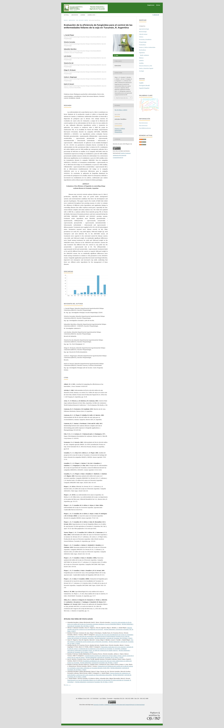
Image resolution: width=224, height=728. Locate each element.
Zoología (141, 71)
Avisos (82, 15)
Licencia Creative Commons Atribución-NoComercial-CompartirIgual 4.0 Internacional (119, 704)
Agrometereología (144, 29)
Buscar (156, 15)
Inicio (66, 20)
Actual (66, 15)
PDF (116, 55)
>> (70, 685)
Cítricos (141, 37)
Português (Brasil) (144, 85)
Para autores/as (143, 125)
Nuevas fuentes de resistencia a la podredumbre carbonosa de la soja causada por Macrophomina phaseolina (98, 674)
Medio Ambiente (144, 55)
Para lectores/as (143, 123)
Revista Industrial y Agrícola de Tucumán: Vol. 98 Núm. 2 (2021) (113, 638)
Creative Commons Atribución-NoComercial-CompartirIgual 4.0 (122, 155)
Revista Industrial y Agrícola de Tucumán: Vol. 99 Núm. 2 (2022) (99, 662)
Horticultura (142, 50)
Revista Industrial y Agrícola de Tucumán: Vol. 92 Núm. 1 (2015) (94, 682)
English (141, 83)
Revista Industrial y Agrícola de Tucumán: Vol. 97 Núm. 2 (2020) (104, 657)
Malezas (141, 58)
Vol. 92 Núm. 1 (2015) (82, 20)
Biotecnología (143, 31)
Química (141, 60)
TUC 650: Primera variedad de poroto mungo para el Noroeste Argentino (100, 640)
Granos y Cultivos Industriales (120, 129)
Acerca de (91, 15)
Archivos (74, 15)
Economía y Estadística (145, 39)
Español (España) (144, 88)
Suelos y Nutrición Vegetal (146, 68)
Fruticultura (142, 45)
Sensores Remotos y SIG (145, 66)
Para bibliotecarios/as (145, 128)
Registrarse (150, 5)
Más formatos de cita (122, 98)
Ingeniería (142, 52)
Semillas (141, 63)
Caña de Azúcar (143, 34)
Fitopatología (118, 132)
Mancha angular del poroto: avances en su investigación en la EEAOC (99, 628)
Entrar (158, 5)
